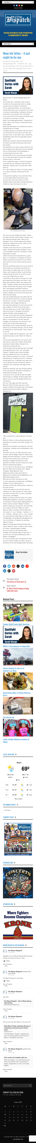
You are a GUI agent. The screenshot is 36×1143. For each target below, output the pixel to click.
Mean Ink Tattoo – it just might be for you (16, 55)
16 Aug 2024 (14, 61)
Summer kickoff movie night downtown (16, 624)
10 (5, 1114)
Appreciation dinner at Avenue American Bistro (16, 694)
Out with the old (8, 717)
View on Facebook (7, 964)
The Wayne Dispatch (15, 950)
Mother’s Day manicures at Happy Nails (16, 646)
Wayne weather (18, 799)
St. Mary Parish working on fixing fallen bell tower (18, 589)
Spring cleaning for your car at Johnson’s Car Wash (13, 669)
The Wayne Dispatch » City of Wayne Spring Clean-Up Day (17, 1002)
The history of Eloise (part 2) (16, 581)
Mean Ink (12, 68)
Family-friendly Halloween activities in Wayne (16, 740)
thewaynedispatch (9, 64)
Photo (8, 961)
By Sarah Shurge (9, 66)
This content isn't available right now (15, 1057)
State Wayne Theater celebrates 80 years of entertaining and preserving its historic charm (17, 1028)
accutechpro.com (18, 1139)
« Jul (4, 1125)
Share (6, 966)
